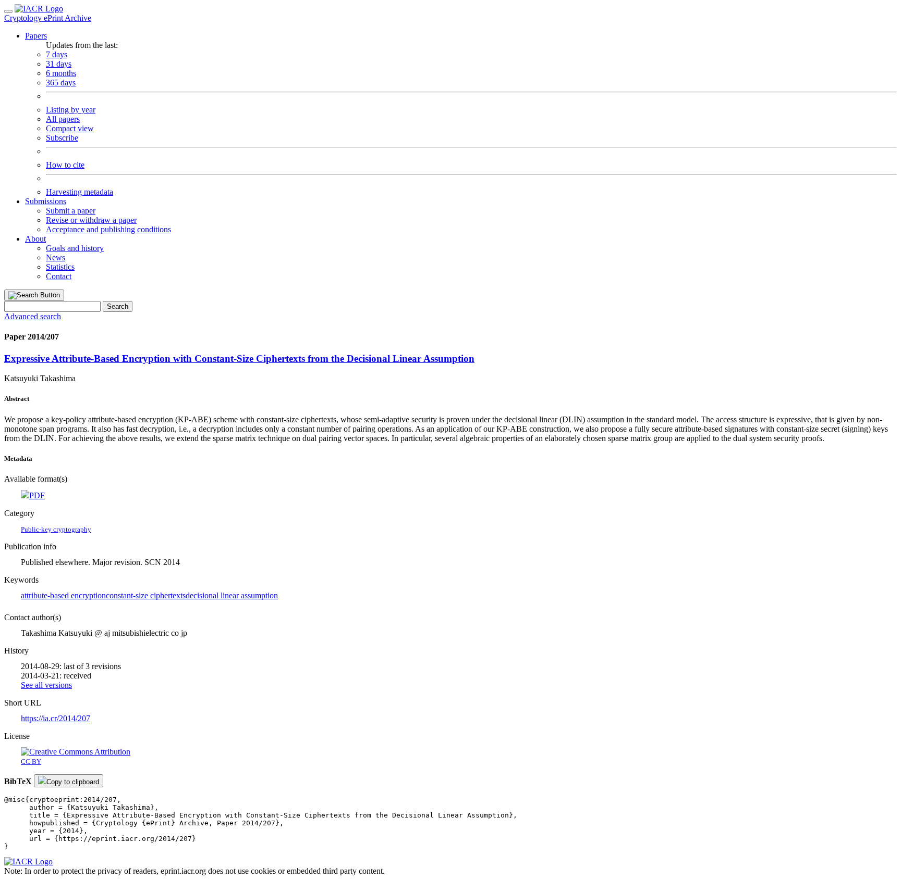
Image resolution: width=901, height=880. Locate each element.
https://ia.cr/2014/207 (55, 718)
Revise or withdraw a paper (91, 220)
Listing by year (70, 109)
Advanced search (32, 316)
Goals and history (75, 248)
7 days (56, 54)
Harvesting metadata (79, 191)
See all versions (46, 685)
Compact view (70, 128)
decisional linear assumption (232, 595)
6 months (61, 73)
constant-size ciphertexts (146, 595)
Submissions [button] (45, 201)
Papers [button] (36, 35)
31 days (58, 63)
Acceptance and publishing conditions (108, 229)
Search (117, 306)
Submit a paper (70, 210)
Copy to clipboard (72, 782)
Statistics (60, 266)
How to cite (65, 164)
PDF (37, 495)
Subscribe (62, 137)
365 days (61, 82)
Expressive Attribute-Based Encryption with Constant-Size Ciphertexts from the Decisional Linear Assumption (239, 358)
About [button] (35, 238)
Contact (58, 276)
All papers (63, 119)
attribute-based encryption (63, 595)
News (55, 257)
